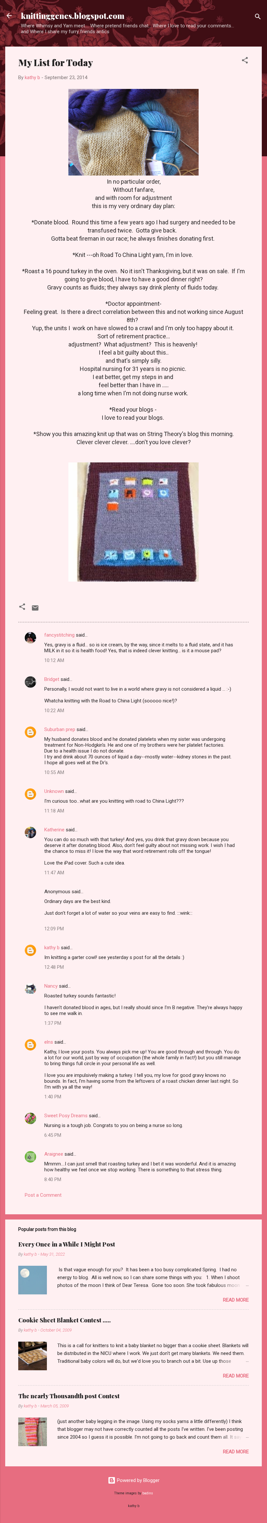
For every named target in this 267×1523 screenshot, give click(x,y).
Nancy (51, 986)
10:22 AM (54, 710)
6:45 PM (52, 1135)
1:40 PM (52, 1097)
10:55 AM (54, 772)
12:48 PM (54, 967)
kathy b (52, 948)
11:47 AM (54, 873)
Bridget (51, 679)
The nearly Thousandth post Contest (68, 1396)
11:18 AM (54, 811)
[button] (245, 61)
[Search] (258, 18)
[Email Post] (35, 610)
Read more (236, 1300)
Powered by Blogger (138, 1480)
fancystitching (59, 635)
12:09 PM (54, 929)
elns (48, 1042)
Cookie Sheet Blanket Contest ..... (64, 1320)
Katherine (54, 830)
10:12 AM (54, 660)
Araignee (53, 1154)
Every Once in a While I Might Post (66, 1244)
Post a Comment (43, 1195)
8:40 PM (52, 1179)
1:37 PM (52, 1023)
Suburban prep (59, 729)
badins (147, 1493)
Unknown (54, 791)
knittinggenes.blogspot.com (72, 15)
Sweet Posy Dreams (66, 1116)
